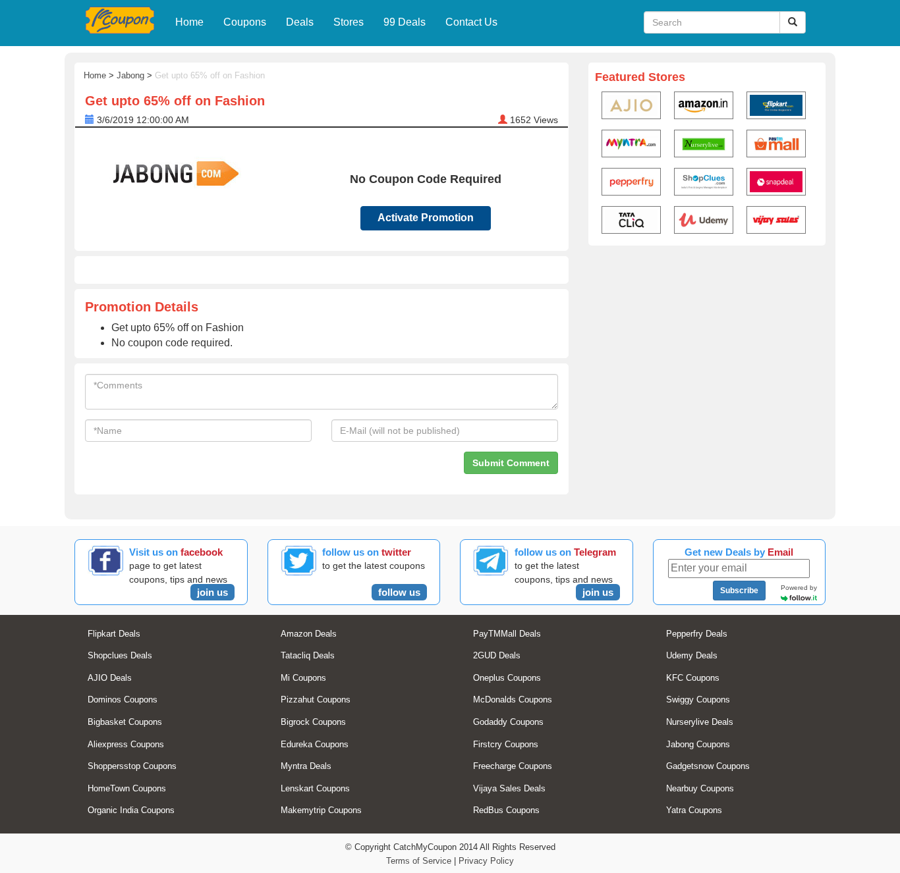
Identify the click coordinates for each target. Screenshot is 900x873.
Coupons (244, 22)
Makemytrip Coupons (321, 810)
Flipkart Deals (114, 634)
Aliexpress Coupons (126, 744)
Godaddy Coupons (508, 722)
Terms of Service (418, 861)
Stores (348, 22)
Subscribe (739, 590)
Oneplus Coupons (507, 678)
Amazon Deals (309, 634)
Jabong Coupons (698, 744)
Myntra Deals (306, 766)
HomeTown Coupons (127, 788)
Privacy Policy (486, 861)
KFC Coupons (692, 678)
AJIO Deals (110, 678)
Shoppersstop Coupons (132, 766)
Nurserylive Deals (699, 722)
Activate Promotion (426, 217)
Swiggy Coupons (698, 699)
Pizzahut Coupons (316, 699)
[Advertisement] (707, 353)
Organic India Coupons (131, 810)
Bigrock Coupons (313, 722)
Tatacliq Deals (308, 655)
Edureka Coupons (315, 744)
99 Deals (404, 22)
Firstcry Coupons (505, 744)
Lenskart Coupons (315, 788)
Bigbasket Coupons (125, 722)
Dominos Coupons (122, 699)
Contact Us (471, 22)
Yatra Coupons (694, 810)
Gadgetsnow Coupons (708, 766)
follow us (399, 592)
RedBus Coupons (506, 810)
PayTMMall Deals (507, 634)
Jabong (130, 75)
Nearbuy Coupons (700, 788)
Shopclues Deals (120, 655)
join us (212, 592)
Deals (300, 22)
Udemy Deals (691, 655)
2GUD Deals (496, 655)
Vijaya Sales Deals (509, 788)
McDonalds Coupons (512, 699)
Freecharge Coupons (512, 766)
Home (189, 22)
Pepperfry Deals (696, 634)
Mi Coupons (303, 678)
